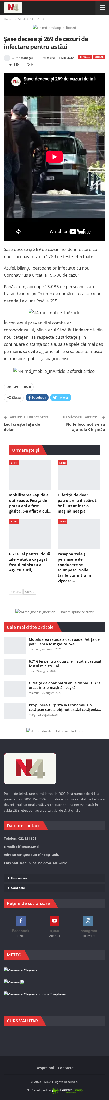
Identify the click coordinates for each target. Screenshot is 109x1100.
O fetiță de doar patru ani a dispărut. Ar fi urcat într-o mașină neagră (65, 685)
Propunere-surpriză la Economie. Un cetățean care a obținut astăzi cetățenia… (65, 707)
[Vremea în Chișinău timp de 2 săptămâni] (36, 994)
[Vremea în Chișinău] (20, 970)
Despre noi (19, 878)
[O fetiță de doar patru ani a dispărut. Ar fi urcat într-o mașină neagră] (79, 475)
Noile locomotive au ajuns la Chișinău (85, 426)
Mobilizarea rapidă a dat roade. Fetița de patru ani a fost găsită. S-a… (64, 641)
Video (86, 57)
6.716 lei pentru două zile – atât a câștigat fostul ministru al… (65, 663)
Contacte (18, 888)
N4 (29, 1090)
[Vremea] (14, 982)
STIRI (14, 462)
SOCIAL (99, 57)
